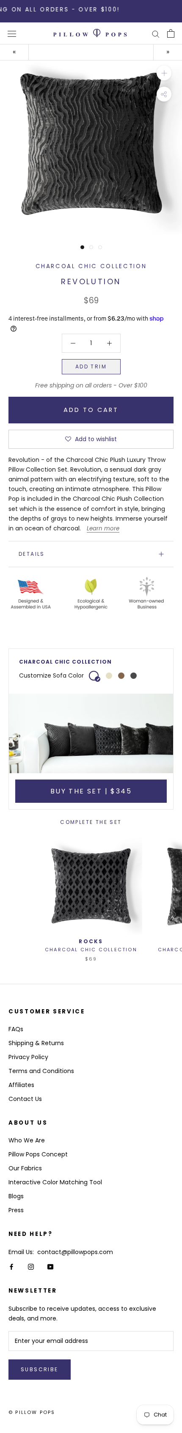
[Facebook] (11, 1266)
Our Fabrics (25, 1168)
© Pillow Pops (31, 1412)
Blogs (16, 1196)
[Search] (156, 33)
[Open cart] (170, 33)
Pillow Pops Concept (38, 1154)
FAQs (15, 1029)
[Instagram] (31, 1266)
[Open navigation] (12, 33)
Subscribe (39, 1369)
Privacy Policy (28, 1057)
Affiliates (21, 1085)
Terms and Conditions (41, 1071)
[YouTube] (50, 1266)
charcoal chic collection (91, 266)
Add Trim (91, 366)
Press (16, 1210)
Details (32, 553)
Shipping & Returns (36, 1043)
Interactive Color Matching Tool (55, 1182)
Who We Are (26, 1140)
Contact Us (25, 1099)
